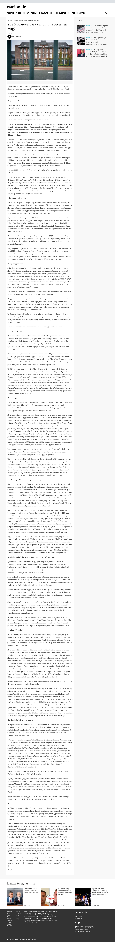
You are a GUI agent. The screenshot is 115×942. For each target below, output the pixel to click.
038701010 (78, 916)
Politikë (10, 13)
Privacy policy (18, 917)
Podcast (35, 13)
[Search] (106, 13)
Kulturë (44, 13)
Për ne (17, 915)
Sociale (71, 13)
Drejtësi (81, 13)
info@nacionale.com (81, 929)
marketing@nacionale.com (83, 931)
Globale (62, 13)
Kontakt (18, 911)
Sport (26, 13)
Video (18, 13)
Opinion (53, 13)
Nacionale (9, 20)
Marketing (18, 913)
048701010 (78, 918)
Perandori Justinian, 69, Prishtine (85, 928)
